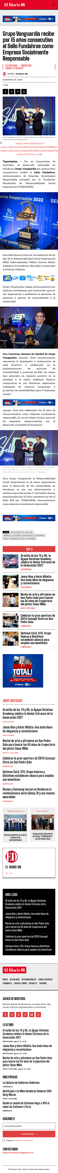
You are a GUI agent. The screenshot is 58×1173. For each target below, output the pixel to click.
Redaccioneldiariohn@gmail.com (18, 1152)
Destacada (26, 569)
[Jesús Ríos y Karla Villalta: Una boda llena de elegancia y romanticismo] (10, 582)
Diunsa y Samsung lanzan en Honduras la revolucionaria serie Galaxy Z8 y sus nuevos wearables (29, 793)
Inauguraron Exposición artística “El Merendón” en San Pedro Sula (43, 836)
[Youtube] (31, 1014)
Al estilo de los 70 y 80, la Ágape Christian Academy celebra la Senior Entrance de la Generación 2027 (38, 560)
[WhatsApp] (24, 91)
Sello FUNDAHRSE (28, 538)
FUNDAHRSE (39, 535)
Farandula (8, 1087)
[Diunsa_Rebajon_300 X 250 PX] (23, 689)
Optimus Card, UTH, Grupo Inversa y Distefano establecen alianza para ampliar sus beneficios (36, 638)
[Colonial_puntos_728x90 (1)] (29, 283)
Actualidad (11, 65)
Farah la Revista (14, 68)
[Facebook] (5, 91)
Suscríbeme (27, 1134)
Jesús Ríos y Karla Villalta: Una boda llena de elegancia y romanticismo (37, 580)
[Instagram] (18, 1014)
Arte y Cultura (28, 608)
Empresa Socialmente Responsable (18, 535)
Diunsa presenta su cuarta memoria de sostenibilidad (15, 837)
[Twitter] (11, 91)
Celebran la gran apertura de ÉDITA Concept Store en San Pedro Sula (38, 619)
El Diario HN (22, 74)
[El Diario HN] (5, 74)
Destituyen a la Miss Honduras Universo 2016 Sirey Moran (27, 1092)
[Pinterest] (18, 91)
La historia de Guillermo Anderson (21, 1082)
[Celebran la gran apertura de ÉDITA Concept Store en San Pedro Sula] (10, 620)
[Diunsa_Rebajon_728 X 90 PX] (29, 24)
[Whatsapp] (38, 1014)
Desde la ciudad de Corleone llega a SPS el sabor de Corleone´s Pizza (26, 1104)
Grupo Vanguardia (11, 538)
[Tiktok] (25, 1014)
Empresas (26, 626)
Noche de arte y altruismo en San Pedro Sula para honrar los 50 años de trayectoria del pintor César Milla (38, 599)
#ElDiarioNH (16, 532)
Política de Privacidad (23, 1140)
